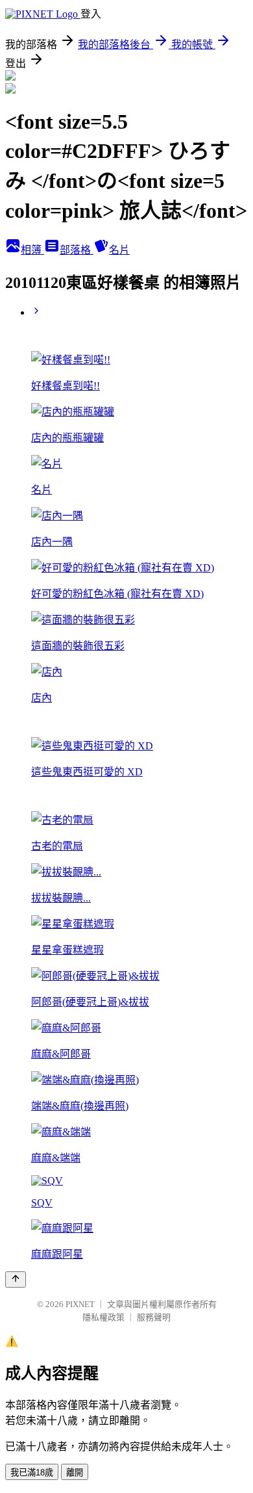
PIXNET (80, 1304)
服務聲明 (154, 1317)
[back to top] (15, 1279)
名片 (119, 249)
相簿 (32, 249)
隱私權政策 (103, 1317)
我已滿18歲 (31, 1472)
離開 (74, 1472)
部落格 (76, 249)
